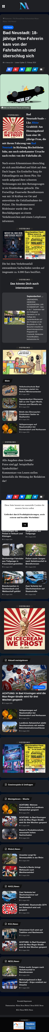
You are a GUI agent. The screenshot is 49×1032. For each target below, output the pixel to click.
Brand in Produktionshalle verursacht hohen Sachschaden (31, 832)
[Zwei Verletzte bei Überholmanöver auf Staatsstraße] (36, 577)
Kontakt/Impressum (24, 1001)
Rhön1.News (29, 1005)
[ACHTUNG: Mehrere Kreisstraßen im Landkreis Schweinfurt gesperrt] (9, 809)
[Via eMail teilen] (40, 69)
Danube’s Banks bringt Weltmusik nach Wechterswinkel (29, 869)
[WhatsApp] (27, 69)
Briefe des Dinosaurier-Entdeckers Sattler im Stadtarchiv (30, 414)
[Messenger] (21, 69)
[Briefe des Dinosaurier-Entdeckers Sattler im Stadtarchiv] (9, 416)
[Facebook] (8, 69)
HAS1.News (39, 1005)
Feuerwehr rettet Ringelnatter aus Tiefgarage (33, 531)
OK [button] (25, 525)
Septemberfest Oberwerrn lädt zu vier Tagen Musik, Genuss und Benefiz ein (31, 401)
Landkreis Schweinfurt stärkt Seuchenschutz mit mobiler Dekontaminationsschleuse (32, 725)
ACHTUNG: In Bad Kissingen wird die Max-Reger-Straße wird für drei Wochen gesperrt (33, 819)
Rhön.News (20, 1005)
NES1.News (28, 1010)
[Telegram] (34, 69)
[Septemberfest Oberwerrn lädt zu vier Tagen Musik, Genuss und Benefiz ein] (9, 403)
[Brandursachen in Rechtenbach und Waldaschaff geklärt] (12, 577)
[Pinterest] (15, 69)
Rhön (35, 122)
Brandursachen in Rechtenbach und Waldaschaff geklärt (11, 588)
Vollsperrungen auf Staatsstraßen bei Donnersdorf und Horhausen (32, 426)
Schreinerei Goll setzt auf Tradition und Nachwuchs (31, 931)
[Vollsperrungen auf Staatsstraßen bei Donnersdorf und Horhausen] (9, 428)
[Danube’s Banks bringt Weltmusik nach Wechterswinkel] (9, 871)
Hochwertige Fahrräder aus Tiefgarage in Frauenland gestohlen (12, 561)
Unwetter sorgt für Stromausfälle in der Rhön (31, 856)
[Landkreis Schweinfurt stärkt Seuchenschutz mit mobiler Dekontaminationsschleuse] (9, 727)
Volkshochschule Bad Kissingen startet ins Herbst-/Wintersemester (30, 389)
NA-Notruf (12, 21)
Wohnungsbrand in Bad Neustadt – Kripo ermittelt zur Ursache (32, 982)
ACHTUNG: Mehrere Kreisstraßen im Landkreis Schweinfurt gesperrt (31, 807)
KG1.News (20, 1010)
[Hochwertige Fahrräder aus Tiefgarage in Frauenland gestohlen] (12, 550)
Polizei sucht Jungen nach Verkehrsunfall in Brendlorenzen (36, 561)
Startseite (8, 18)
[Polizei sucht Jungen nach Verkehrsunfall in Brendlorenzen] (36, 550)
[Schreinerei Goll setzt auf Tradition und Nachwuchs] (9, 934)
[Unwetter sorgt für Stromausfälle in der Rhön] (9, 859)
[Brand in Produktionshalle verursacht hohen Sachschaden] (9, 834)
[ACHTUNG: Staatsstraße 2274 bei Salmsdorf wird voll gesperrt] (9, 909)
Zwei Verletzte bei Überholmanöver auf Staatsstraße (35, 588)
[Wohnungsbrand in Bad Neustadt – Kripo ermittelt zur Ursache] (9, 983)
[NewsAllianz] (24, 6)
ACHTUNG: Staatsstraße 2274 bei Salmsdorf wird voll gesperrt (33, 907)
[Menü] (3, 7)
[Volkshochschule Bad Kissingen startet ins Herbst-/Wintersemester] (9, 390)
